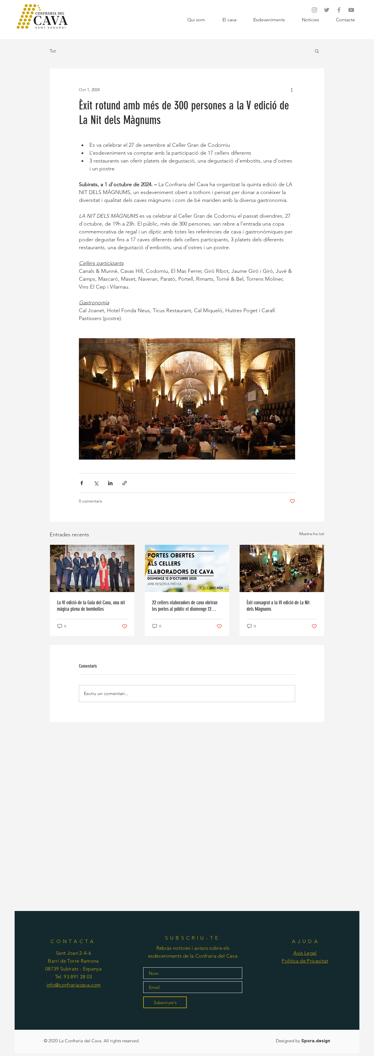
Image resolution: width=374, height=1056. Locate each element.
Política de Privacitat (305, 961)
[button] (317, 50)
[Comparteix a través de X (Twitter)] (96, 483)
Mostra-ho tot (311, 533)
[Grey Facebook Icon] (338, 9)
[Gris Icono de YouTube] (351, 9)
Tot (53, 51)
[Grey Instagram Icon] (314, 9)
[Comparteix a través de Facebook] (81, 483)
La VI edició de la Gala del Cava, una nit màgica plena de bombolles (91, 605)
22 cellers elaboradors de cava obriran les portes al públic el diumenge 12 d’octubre (184, 605)
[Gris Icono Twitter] (326, 9)
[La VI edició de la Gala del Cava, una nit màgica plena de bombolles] (92, 568)
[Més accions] (291, 89)
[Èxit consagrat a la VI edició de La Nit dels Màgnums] (282, 568)
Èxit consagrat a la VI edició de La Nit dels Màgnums (278, 605)
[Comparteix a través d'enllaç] (124, 483)
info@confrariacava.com (73, 985)
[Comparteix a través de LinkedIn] (110, 483)
